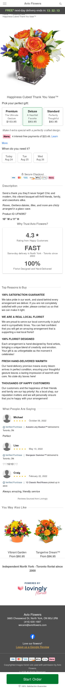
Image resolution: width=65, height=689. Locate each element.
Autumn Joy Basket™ (36, 426)
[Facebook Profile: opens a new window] (32, 636)
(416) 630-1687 (32, 621)
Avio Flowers (32, 3)
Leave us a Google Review (32, 647)
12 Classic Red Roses (37, 482)
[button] (58, 681)
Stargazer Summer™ (36, 455)
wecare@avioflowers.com (33, 625)
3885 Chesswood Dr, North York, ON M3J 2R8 (32, 618)
